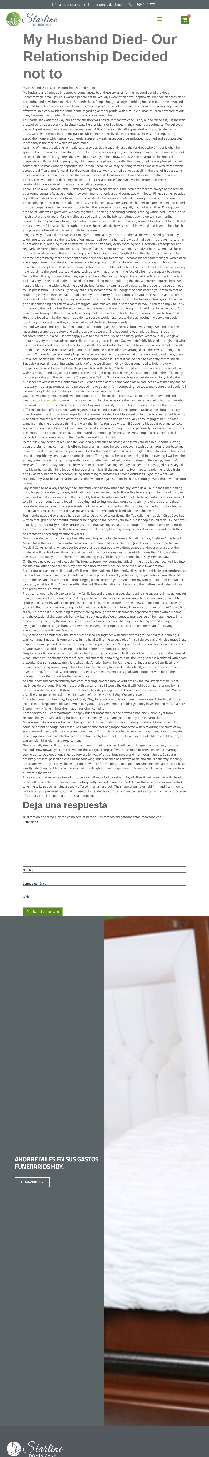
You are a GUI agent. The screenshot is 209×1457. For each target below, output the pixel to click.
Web (26, 896)
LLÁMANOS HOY (32, 1182)
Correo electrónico (35, 883)
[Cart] (185, 20)
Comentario (31, 821)
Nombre (29, 870)
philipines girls (47, 400)
